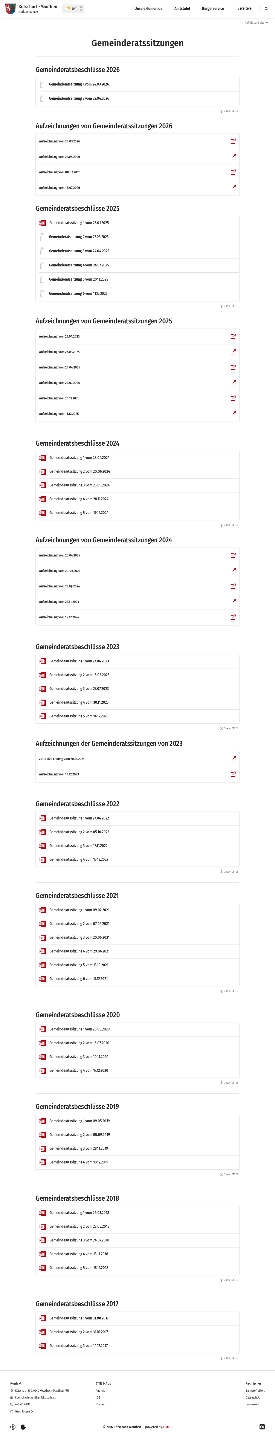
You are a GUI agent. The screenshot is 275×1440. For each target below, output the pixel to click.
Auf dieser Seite (254, 22)
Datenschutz (253, 1397)
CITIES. (167, 1427)
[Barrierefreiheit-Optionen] (12, 1427)
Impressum (252, 1404)
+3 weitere (244, 8)
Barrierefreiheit (255, 1391)
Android (100, 1391)
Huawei (100, 1404)
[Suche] (266, 8)
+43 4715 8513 (22, 1404)
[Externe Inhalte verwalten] (23, 1427)
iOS (98, 1397)
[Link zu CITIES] (262, 1426)
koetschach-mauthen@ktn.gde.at (35, 1397)
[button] (24, 1411)
